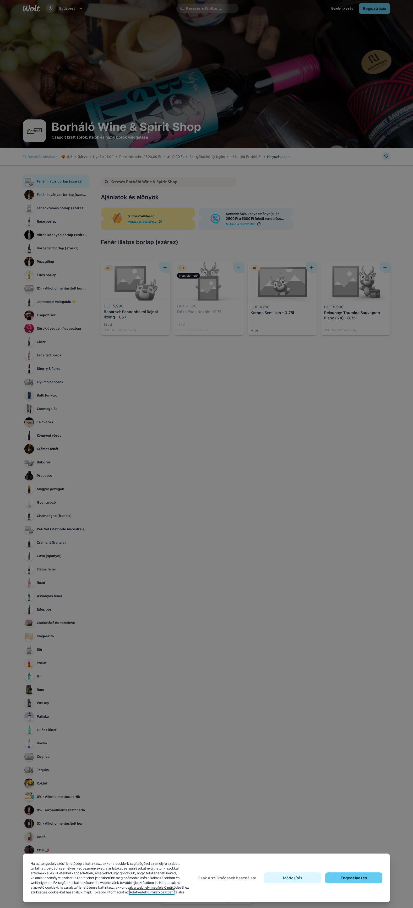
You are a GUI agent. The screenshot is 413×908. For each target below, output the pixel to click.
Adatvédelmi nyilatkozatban (152, 892)
